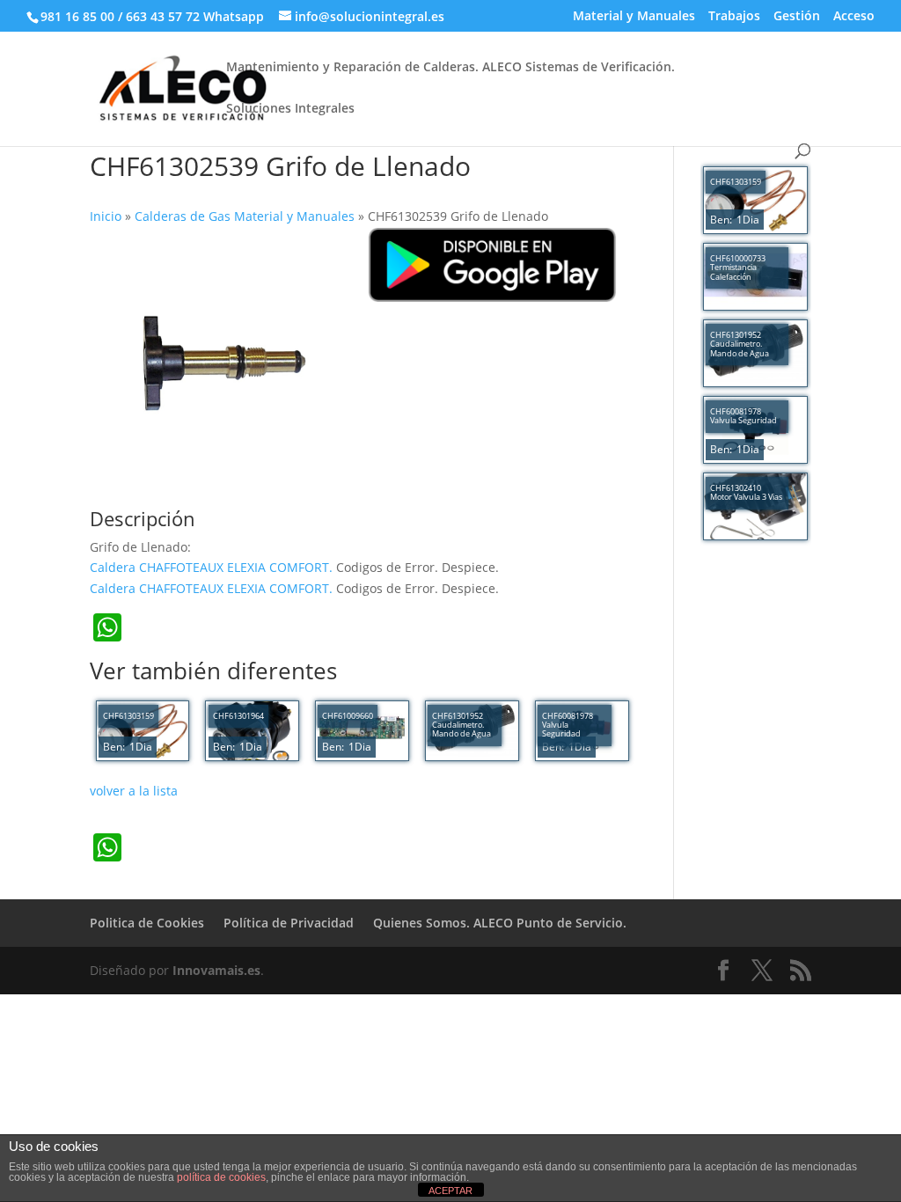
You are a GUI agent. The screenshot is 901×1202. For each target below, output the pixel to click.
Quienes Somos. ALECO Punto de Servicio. (499, 922)
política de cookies (221, 1177)
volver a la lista (134, 790)
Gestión (796, 17)
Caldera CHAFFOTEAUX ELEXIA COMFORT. (213, 567)
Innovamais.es (216, 970)
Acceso (854, 17)
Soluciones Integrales (290, 109)
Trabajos (734, 17)
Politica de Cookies (147, 922)
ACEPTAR (450, 1190)
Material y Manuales (634, 17)
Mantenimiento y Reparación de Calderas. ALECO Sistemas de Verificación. (450, 68)
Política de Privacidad (288, 922)
